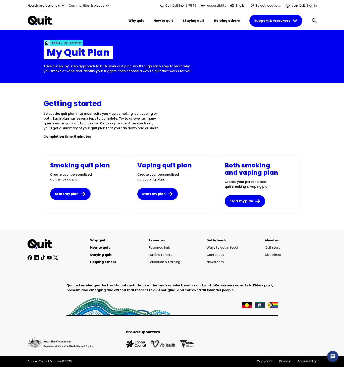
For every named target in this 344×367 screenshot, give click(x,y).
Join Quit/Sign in (304, 5)
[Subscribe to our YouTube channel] (49, 257)
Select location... (268, 5)
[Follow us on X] (55, 257)
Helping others (227, 20)
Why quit (136, 20)
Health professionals (44, 5)
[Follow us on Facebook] (30, 257)
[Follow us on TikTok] (42, 257)
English (241, 5)
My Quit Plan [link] (72, 43)
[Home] (43, 244)
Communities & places (86, 5)
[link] (47, 43)
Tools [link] (56, 43)
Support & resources (272, 20)
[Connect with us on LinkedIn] (36, 257)
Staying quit (193, 20)
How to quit (163, 20)
